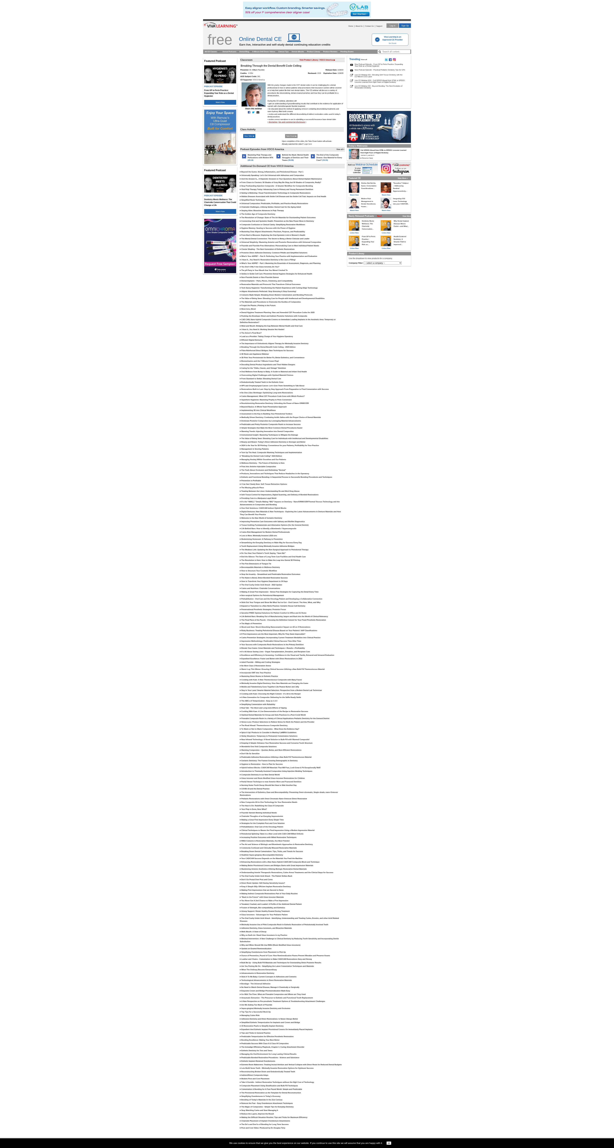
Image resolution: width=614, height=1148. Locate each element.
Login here (308, 144)
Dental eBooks (298, 52)
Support (379, 26)
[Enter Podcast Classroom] (244, 158)
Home (350, 26)
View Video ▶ (249, 136)
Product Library (313, 52)
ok (389, 1143)
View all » (340, 149)
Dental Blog (244, 52)
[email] (257, 112)
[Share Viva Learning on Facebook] (390, 60)
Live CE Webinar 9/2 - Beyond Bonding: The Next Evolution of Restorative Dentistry (378, 87)
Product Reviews (330, 52)
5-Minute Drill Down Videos (263, 52)
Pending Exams (347, 52)
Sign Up (405, 25)
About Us (359, 26)
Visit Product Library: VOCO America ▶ (317, 60)
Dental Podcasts (229, 52)
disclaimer (273, 122)
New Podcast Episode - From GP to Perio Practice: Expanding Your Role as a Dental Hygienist (379, 65)
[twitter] (253, 112)
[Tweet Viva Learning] (386, 60)
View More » (403, 178)
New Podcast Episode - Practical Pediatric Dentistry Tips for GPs (380, 70)
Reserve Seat (367, 158)
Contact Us (369, 26)
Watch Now (220, 102)
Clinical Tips (283, 52)
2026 (319, 73)
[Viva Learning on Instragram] (394, 60)
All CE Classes (211, 52)
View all (364, 59)
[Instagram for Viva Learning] (395, 168)
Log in (392, 25)
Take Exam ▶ (291, 136)
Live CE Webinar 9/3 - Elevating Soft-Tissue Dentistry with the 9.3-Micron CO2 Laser (378, 76)
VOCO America (259, 80)
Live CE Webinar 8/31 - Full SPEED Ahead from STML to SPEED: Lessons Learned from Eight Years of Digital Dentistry (380, 81)
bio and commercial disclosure (292, 122)
